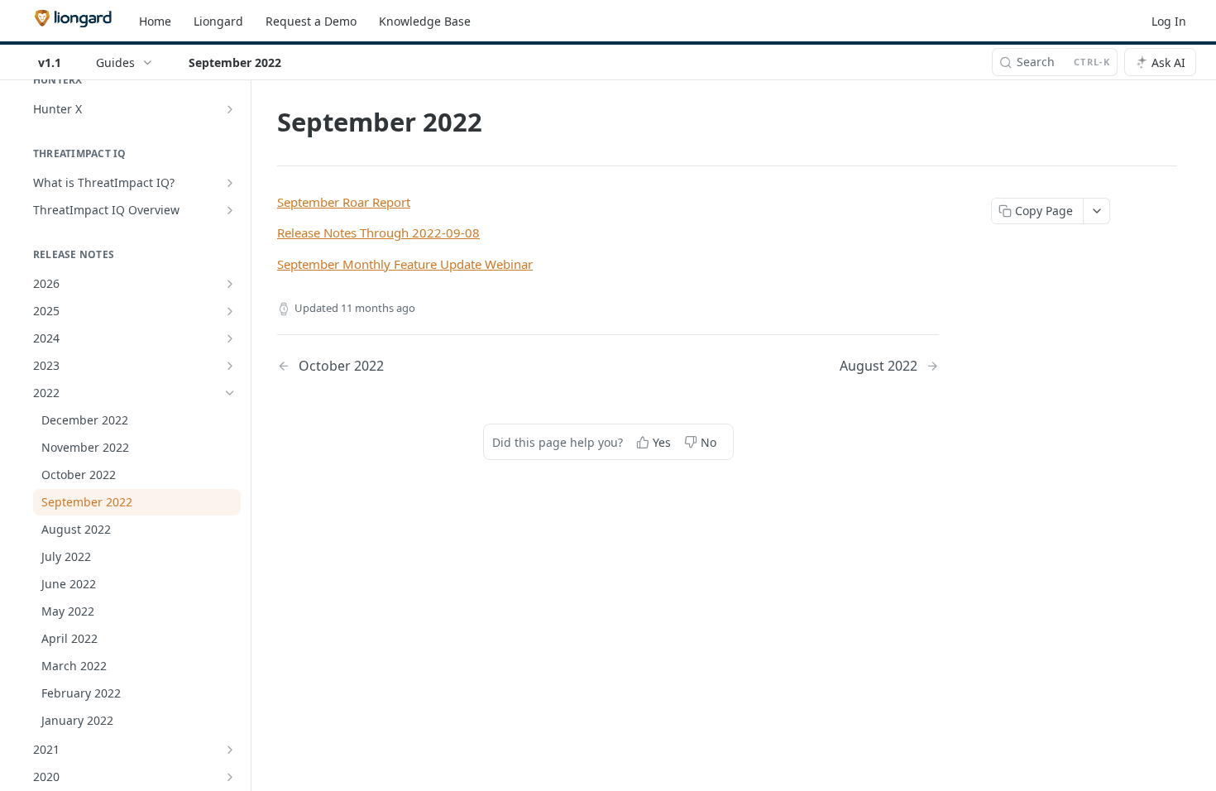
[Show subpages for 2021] (230, 749)
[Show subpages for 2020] (230, 777)
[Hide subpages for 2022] (230, 393)
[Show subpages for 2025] (230, 311)
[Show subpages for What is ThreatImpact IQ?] (230, 182)
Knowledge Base (425, 21)
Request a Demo (311, 21)
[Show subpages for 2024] (230, 338)
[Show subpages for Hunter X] (230, 109)
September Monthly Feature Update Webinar (405, 264)
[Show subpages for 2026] (230, 283)
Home (155, 21)
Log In (1168, 21)
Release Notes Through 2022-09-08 (378, 232)
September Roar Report (343, 202)
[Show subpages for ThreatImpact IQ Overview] (230, 210)
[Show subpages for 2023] (230, 365)
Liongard (218, 21)
